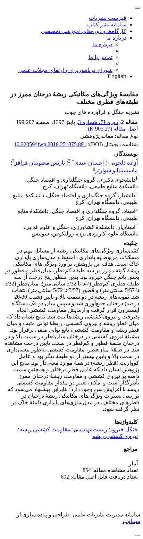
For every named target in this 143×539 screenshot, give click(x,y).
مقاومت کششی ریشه (44, 429)
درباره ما (116, 38)
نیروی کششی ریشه (115, 436)
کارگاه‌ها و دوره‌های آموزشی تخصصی (83, 31)
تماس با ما (100, 57)
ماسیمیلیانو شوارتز (116, 171)
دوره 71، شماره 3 (98, 122)
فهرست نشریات (107, 18)
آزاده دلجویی (123, 163)
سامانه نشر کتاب (106, 24)
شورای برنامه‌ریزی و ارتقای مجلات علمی (65, 70)
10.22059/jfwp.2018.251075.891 (50, 144)
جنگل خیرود (124, 429)
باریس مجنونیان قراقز (40, 163)
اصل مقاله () (113, 129)
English (117, 76)
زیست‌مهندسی (90, 429)
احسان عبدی (88, 163)
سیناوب (131, 521)
